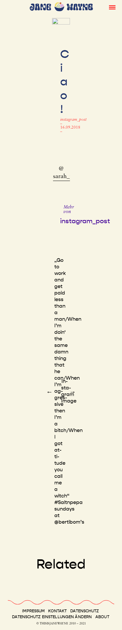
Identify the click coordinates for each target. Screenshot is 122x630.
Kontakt (57, 611)
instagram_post (73, 120)
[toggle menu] (112, 7)
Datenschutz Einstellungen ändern (52, 617)
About (102, 617)
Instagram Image (68, 391)
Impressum (33, 611)
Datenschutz (84, 611)
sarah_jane (66, 177)
